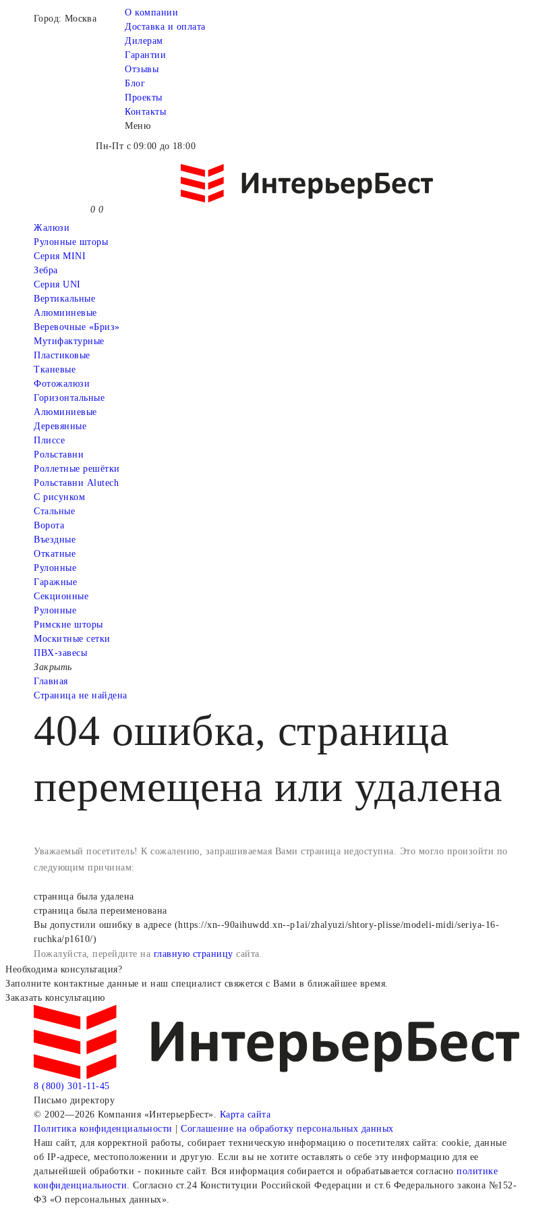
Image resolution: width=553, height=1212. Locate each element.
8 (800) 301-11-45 (72, 1086)
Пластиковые (62, 355)
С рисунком (59, 497)
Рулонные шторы (71, 242)
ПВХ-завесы (60, 653)
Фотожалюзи (62, 384)
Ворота (49, 525)
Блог (135, 83)
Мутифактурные (69, 341)
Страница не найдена (80, 695)
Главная (51, 681)
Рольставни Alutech (76, 483)
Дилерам (144, 41)
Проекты (144, 97)
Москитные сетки (72, 639)
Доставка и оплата (165, 27)
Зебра (46, 270)
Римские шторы (68, 624)
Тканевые (55, 369)
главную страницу (193, 954)
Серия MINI (60, 256)
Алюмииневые (65, 313)
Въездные (55, 539)
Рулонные (55, 568)
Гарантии (145, 55)
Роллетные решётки (77, 469)
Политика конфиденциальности (103, 1129)
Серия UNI (57, 284)
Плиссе (49, 440)
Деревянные (60, 426)
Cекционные (61, 596)
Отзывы (141, 69)
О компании (151, 12)
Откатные (55, 554)
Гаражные (55, 582)
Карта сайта (245, 1114)
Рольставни (59, 454)
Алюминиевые (65, 412)
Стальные (54, 511)
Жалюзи (51, 228)
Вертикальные (64, 299)
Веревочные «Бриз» (77, 327)
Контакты (145, 112)
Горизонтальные (69, 398)
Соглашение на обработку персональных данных (287, 1129)
